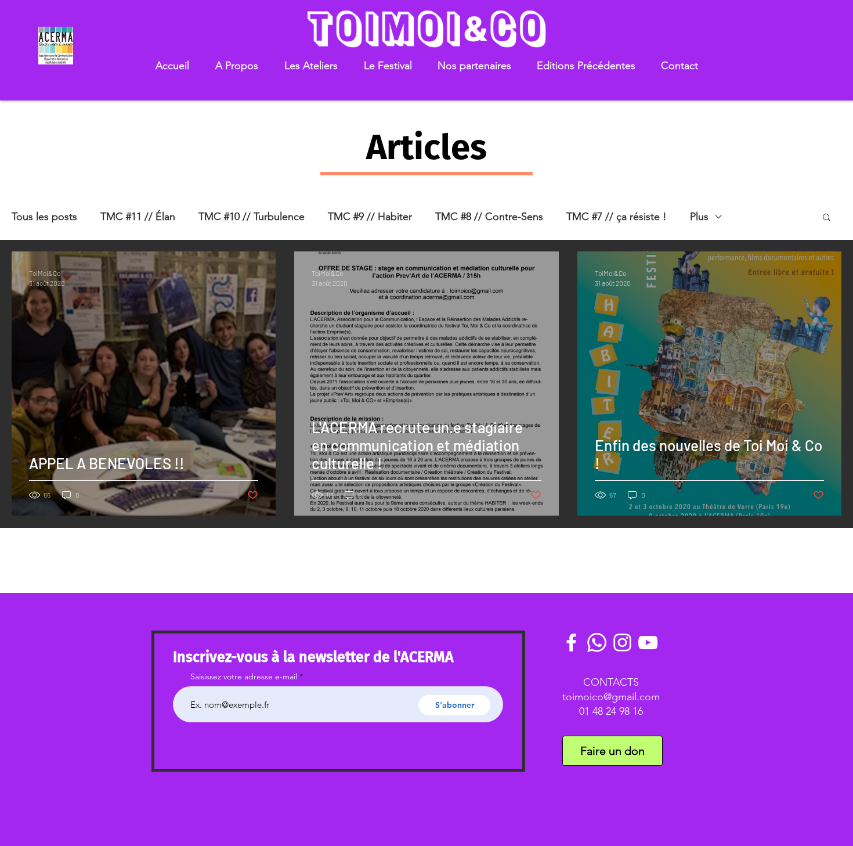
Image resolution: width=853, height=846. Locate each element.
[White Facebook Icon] (571, 642)
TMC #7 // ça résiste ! (616, 216)
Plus (699, 216)
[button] (236, 66)
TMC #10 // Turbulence (251, 216)
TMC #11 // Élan (137, 216)
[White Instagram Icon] (622, 642)
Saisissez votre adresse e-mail (243, 676)
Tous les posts (44, 216)
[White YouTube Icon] (648, 642)
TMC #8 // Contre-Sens (489, 216)
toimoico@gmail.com (611, 696)
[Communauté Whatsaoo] (597, 642)
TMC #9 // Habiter (370, 216)
